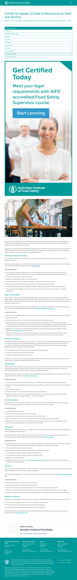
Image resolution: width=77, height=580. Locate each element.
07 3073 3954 (62, 549)
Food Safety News (11, 54)
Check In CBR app (35, 266)
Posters (8, 39)
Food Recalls (9, 51)
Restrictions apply (18, 330)
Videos (8, 48)
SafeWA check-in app (21, 513)
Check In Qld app (32, 376)
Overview (8, 31)
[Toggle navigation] (70, 2)
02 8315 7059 (27, 549)
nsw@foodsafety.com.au (31, 551)
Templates (9, 42)
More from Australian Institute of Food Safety (33, 534)
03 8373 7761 (44, 549)
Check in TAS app (49, 437)
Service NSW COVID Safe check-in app (44, 308)
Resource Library (10, 9)
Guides (8, 37)
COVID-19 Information (12, 34)
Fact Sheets (9, 45)
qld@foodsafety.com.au (66, 551)
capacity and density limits (37, 460)
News (20, 9)
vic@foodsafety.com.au (48, 551)
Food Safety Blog (11, 57)
